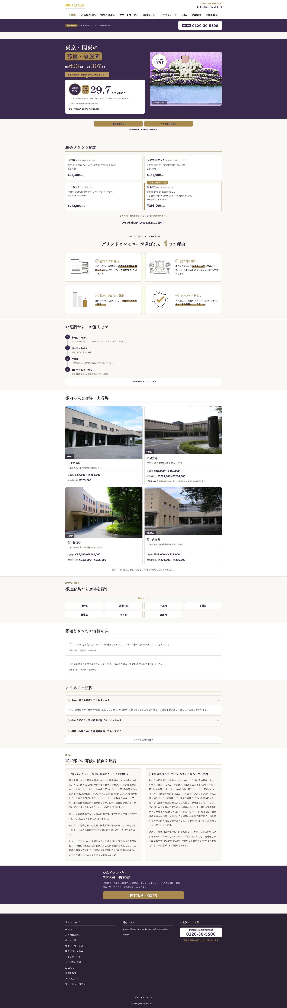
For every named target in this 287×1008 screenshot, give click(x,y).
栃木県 (123, 614)
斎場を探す (212, 15)
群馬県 (163, 614)
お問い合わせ (72, 978)
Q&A (184, 15)
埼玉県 (163, 605)
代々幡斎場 (74, 542)
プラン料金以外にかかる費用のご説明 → (85, 108)
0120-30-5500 (200, 25)
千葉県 (203, 605)
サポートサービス (129, 15)
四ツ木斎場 (74, 463)
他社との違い (107, 15)
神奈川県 (124, 605)
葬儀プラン (149, 15)
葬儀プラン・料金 (74, 951)
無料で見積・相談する (143, 895)
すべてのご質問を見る (143, 739)
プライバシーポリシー (76, 983)
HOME (72, 15)
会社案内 (196, 15)
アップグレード (168, 15)
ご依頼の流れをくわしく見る (143, 381)
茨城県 (84, 614)
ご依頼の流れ (88, 15)
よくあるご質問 (73, 962)
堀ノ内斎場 (153, 539)
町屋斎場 (152, 458)
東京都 (84, 605)
